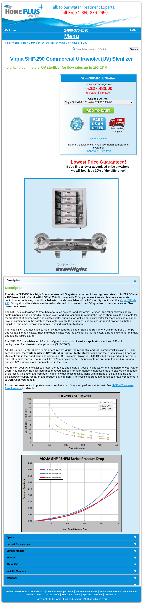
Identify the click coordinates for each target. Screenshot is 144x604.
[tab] (71, 583)
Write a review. (98, 138)
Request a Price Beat (98, 150)
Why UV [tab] (11, 557)
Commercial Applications (60, 591)
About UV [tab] (12, 564)
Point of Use (37, 591)
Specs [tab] (10, 537)
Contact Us (111, 594)
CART (134, 30)
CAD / (9, 30)
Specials (87, 594)
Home (9, 591)
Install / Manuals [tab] (16, 571)
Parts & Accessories (48, 594)
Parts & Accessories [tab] (18, 544)
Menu (71, 36)
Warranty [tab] (12, 578)
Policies (98, 594)
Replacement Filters (86, 591)
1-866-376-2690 (76, 30)
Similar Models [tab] (15, 550)
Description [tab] (13, 280)
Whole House (22, 591)
